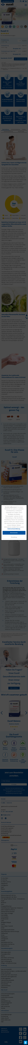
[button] (14, 537)
